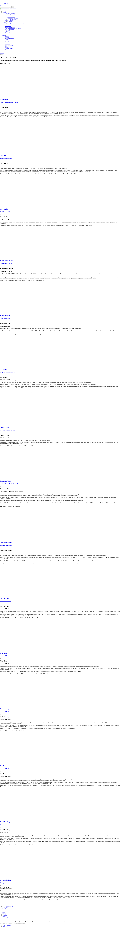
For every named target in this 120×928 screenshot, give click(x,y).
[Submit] (13, 7)
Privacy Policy (5, 926)
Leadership (7, 37)
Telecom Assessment (12, 19)
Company (4, 35)
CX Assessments (11, 15)
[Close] (0, 214)
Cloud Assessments (11, 17)
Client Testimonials (9, 45)
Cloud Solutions (8, 26)
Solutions (4, 22)
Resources (4, 43)
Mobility (6, 31)
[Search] (0, 5)
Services (4, 12)
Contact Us (7, 41)
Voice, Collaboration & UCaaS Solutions (13, 28)
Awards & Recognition (9, 38)
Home (3, 912)
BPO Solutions (8, 33)
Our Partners (10, 21)
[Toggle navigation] (0, 9)
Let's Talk (2, 53)
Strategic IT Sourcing (9, 20)
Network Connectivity (9, 29)
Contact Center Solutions (10, 27)
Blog (6, 46)
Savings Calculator (8, 48)
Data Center (7, 30)
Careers (6, 39)
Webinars (7, 47)
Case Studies (7, 44)
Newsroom (7, 40)
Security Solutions (8, 24)
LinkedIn (4, 908)
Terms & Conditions (6, 925)
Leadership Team (5, 917)
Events (6, 50)
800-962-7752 (5, 3)
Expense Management (9, 32)
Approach (4, 11)
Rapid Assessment (11, 14)
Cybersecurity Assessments (13, 18)
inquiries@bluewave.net (8, 1)
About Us (7, 36)
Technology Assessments (10, 13)
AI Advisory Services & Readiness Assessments (14, 23)
